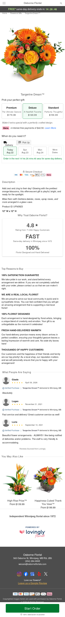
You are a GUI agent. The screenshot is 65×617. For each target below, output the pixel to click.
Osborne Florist (33, 3)
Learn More (50, 128)
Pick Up (26, 142)
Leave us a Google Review (32, 583)
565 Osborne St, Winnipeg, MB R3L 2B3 (32, 558)
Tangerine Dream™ (31, 388)
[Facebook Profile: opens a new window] (26, 574)
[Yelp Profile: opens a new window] (39, 574)
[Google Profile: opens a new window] (32, 574)
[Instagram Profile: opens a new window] (19, 574)
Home (4, 13)
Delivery (9, 144)
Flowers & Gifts (16, 13)
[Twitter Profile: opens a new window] (46, 574)
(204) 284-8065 (32, 560)
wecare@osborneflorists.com (32, 563)
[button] (58, 610)
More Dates (55, 151)
